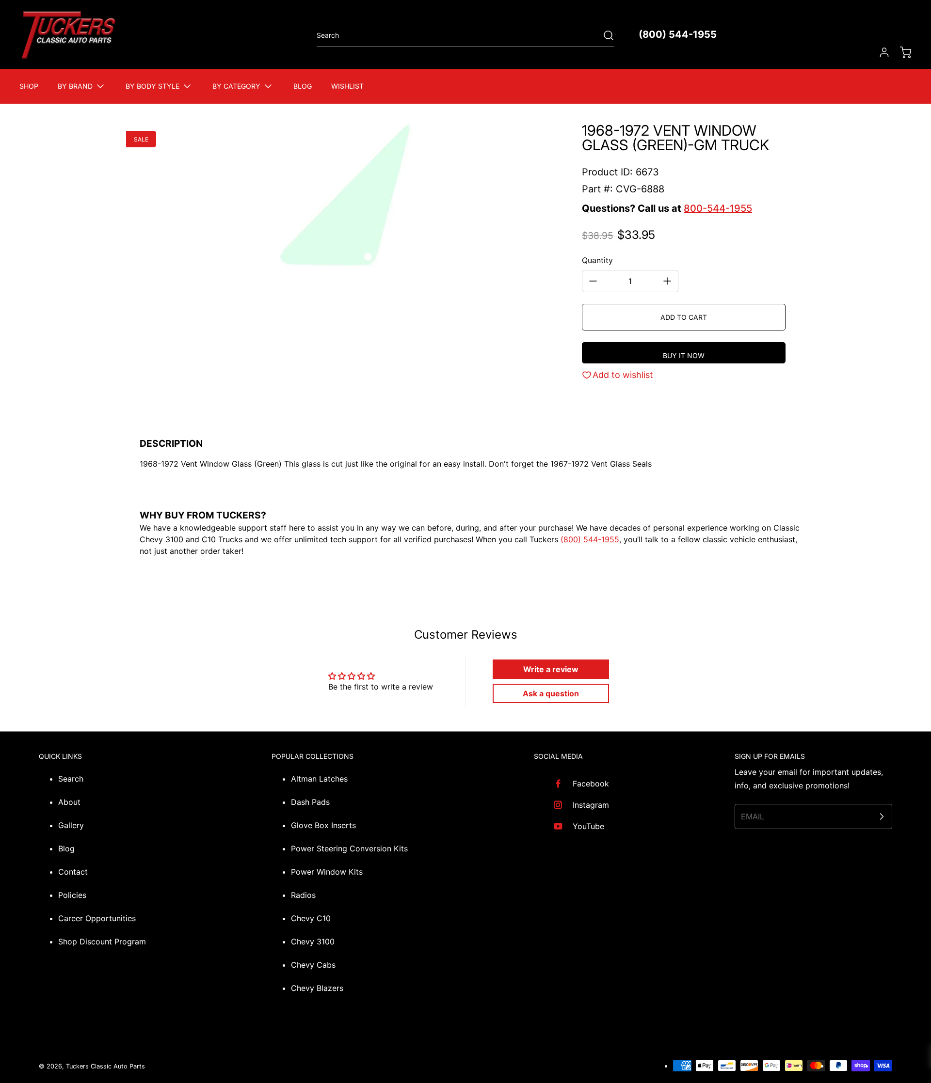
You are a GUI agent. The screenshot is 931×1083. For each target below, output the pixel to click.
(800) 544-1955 (678, 34)
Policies (72, 895)
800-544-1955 (718, 208)
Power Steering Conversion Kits (349, 848)
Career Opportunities (97, 918)
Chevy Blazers (317, 988)
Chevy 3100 (313, 941)
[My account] (879, 52)
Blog (66, 848)
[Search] (603, 35)
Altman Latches (319, 779)
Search (70, 779)
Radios (303, 895)
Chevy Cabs (313, 965)
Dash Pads (310, 802)
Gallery (71, 825)
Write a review (550, 669)
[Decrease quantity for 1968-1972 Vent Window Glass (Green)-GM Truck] (593, 281)
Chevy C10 (311, 918)
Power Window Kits (327, 872)
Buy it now (684, 355)
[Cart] (901, 52)
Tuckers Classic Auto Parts (105, 1066)
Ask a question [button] (551, 693)
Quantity (597, 260)
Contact (73, 872)
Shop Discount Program (102, 941)
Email (752, 816)
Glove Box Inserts (323, 825)
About (69, 802)
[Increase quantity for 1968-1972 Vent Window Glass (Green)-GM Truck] (667, 281)
